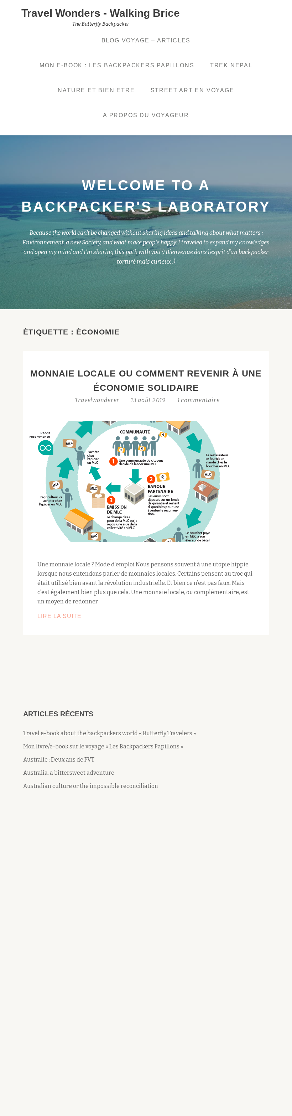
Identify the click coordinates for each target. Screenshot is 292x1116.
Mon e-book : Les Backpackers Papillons (117, 65)
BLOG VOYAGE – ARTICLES (146, 40)
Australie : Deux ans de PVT (58, 759)
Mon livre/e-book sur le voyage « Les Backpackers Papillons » (103, 746)
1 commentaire (198, 400)
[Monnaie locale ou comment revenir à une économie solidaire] (131, 481)
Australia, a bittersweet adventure (68, 772)
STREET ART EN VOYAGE (192, 90)
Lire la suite (76, 617)
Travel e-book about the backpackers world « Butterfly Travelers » (109, 733)
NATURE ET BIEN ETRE (96, 90)
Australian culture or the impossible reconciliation (90, 786)
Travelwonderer (98, 400)
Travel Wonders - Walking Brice (100, 13)
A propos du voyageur (146, 115)
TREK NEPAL (231, 65)
